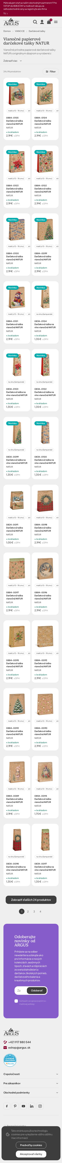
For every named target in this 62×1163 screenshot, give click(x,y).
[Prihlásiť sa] (42, 21)
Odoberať (37, 990)
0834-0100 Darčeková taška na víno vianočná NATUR (45, 460)
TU (4, 13)
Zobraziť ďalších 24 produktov (31, 899)
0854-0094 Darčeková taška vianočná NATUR (42, 799)
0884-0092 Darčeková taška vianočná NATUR (14, 731)
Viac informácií (19, 1137)
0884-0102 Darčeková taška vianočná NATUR (42, 188)
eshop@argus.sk (19, 1047)
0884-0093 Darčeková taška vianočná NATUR (42, 663)
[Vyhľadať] (35, 21)
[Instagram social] (40, 1106)
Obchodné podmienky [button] (16, 1092)
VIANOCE (19, 31)
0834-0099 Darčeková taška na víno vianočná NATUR (16, 460)
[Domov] (11, 1032)
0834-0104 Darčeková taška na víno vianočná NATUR (45, 324)
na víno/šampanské (44, 314)
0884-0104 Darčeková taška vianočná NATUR (42, 120)
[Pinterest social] (15, 1106)
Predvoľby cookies (31, 1145)
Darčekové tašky (37, 31)
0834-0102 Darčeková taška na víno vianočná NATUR (45, 392)
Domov (7, 31)
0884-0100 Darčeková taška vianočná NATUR (14, 256)
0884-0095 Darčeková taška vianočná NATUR (14, 663)
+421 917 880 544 (19, 1042)
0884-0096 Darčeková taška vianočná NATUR (42, 595)
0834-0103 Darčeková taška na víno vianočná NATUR (16, 392)
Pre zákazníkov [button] (11, 1083)
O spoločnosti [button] (11, 1073)
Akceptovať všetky (31, 1153)
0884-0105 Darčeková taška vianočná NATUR (14, 120)
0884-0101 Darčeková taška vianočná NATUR (14, 324)
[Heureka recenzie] (10, 1060)
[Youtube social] (23, 1106)
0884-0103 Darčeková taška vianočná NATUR (14, 188)
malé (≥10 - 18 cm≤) (16, 111)
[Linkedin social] (31, 1106)
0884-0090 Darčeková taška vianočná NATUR (42, 731)
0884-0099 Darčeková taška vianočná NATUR (42, 256)
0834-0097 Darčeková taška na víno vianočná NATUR (45, 866)
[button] (12, 61)
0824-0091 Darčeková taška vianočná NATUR (14, 527)
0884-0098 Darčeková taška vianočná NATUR (42, 527)
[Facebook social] (6, 1106)
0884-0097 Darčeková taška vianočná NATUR (14, 595)
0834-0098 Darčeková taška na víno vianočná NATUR (16, 866)
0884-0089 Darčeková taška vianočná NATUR (14, 799)
